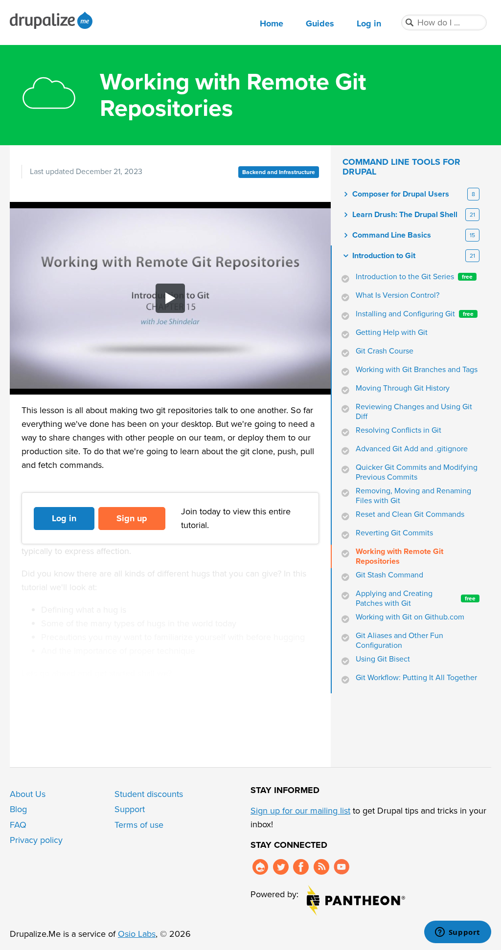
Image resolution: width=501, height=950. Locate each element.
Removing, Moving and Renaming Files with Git (413, 496)
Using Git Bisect (383, 659)
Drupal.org (260, 867)
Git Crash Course (384, 351)
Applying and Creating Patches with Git (416, 598)
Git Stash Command (389, 575)
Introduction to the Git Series (414, 277)
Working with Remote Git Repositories (399, 556)
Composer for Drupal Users (400, 194)
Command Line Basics (391, 235)
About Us (28, 794)
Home (271, 23)
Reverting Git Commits (394, 533)
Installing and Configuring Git (415, 314)
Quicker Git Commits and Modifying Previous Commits (417, 472)
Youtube (341, 867)
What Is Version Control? (397, 295)
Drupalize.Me (52, 20)
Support (129, 809)
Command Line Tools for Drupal (401, 166)
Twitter (281, 867)
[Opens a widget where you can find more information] (457, 933)
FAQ (18, 824)
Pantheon (356, 900)
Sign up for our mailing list (300, 810)
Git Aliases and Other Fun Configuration (399, 640)
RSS (321, 867)
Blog (18, 809)
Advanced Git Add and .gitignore (412, 449)
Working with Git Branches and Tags (417, 370)
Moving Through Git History (403, 388)
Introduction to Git (383, 255)
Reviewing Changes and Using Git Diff (414, 411)
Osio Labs (137, 934)
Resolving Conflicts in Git (398, 430)
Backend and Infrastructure (278, 172)
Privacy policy (36, 840)
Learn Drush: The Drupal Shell (404, 214)
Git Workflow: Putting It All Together (416, 678)
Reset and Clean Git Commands (410, 514)
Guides (320, 23)
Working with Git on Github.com (410, 617)
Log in (369, 23)
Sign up (131, 518)
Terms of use (138, 824)
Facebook (301, 867)
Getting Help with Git (392, 332)
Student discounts (148, 794)
